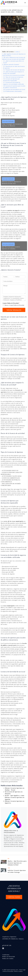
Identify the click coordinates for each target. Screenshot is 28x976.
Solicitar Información (14, 310)
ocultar (17, 51)
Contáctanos (5, 954)
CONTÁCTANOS (14, 897)
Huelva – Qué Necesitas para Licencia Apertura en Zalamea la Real (17, 863)
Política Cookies (18, 971)
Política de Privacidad (8, 956)
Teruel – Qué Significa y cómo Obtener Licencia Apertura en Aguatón (14, 797)
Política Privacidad (8, 971)
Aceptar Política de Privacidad (11, 303)
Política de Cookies (7, 958)
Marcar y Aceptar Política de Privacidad (14, 305)
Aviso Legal (22, 969)
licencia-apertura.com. (12, 969)
